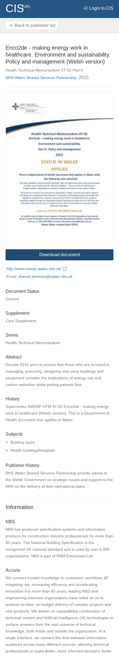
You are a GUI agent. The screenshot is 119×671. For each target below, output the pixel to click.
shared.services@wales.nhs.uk (45, 276)
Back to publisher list (34, 25)
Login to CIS (100, 8)
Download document (59, 254)
